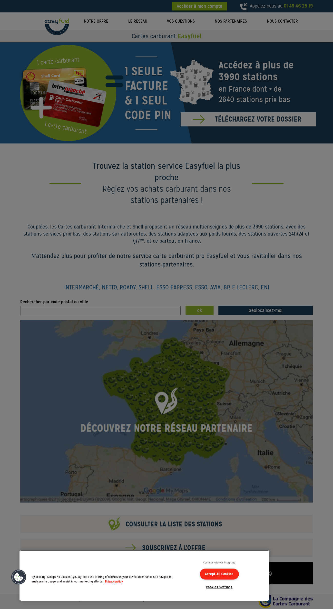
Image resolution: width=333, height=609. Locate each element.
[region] (144, 575)
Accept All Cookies (219, 574)
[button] (19, 577)
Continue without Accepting (219, 562)
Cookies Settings (219, 587)
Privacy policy (114, 581)
